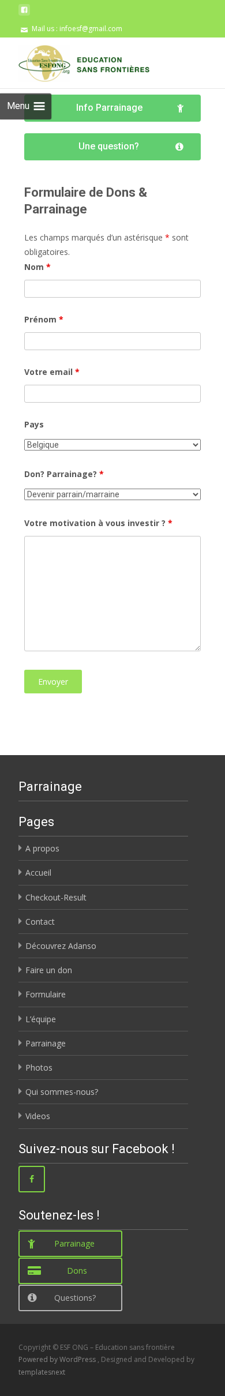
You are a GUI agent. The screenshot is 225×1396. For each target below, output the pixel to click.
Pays (34, 424)
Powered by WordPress (57, 1359)
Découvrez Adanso (60, 945)
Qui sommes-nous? (61, 1091)
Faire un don (48, 970)
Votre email (52, 371)
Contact (40, 921)
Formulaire (45, 994)
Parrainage (45, 1043)
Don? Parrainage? (64, 473)
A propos (42, 848)
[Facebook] (31, 1179)
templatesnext (41, 1372)
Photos (38, 1067)
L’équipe (40, 1019)
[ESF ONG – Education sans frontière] (74, 60)
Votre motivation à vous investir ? (98, 522)
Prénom (43, 319)
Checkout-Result (56, 897)
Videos (37, 1115)
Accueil (38, 872)
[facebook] (24, 14)
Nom (37, 266)
